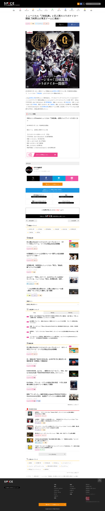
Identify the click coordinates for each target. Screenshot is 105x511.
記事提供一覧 (88, 486)
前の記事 (31, 220)
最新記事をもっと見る (72, 404)
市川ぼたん (56, 463)
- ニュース (71, 486)
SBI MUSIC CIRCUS (52, 466)
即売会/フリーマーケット (35, 469)
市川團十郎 (38, 463)
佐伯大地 (68, 102)
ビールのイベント (67, 463)
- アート (55, 494)
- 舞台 (55, 486)
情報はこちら (44, 154)
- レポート (71, 490)
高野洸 (38, 232)
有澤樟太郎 (45, 107)
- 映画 (55, 498)
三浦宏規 (52, 104)
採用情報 (87, 490)
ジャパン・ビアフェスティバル (36, 466)
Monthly (70, 312)
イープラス (28, 476)
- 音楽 (55, 484)
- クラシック (56, 490)
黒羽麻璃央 (49, 102)
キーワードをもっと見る (72, 472)
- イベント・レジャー (58, 488)
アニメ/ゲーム (64, 466)
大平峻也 (34, 104)
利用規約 (87, 492)
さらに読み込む (52, 454)
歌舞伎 (30, 463)
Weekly (52, 312)
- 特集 (70, 494)
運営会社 (87, 484)
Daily (34, 312)
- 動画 (70, 484)
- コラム (71, 492)
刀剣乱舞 (39, 93)
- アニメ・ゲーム (57, 492)
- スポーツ (56, 496)
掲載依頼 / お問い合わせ (91, 488)
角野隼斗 (47, 469)
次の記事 (73, 220)
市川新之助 (47, 463)
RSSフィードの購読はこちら (53, 184)
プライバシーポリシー (90, 494)
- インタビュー (72, 488)
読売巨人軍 (56, 91)
